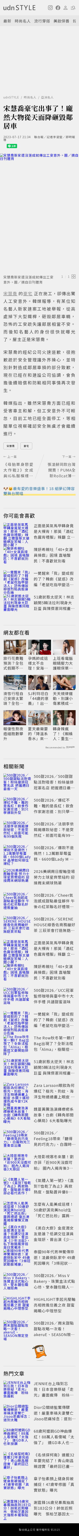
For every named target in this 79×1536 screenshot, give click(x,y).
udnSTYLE (11, 97)
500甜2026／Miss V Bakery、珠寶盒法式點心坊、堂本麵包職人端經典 (54, 1284)
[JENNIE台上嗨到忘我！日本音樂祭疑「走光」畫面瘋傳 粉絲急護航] (17, 1390)
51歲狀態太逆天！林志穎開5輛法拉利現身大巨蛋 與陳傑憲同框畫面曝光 (54, 605)
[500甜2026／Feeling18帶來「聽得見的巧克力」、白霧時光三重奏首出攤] (17, 1139)
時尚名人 (23, 21)
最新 (7, 21)
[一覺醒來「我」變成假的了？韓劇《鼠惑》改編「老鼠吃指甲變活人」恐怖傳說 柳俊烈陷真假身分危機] (17, 579)
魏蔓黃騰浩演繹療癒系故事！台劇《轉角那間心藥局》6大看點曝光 (54, 1114)
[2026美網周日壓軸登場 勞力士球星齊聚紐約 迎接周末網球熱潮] (17, 877)
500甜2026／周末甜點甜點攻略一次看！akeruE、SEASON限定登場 (54, 1331)
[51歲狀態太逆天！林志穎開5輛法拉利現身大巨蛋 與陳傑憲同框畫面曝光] (17, 603)
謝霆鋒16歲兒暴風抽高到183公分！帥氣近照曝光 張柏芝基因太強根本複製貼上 (54, 1510)
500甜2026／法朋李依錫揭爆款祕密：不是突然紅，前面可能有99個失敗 (54, 832)
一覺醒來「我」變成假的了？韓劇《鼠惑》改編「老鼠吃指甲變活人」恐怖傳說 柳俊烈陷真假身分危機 (54, 584)
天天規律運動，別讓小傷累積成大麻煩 (63, 698)
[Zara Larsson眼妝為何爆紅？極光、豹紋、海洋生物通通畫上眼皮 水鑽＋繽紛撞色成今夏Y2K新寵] (17, 1091)
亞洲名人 (47, 97)
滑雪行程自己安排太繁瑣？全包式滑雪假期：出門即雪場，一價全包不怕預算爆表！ (13, 698)
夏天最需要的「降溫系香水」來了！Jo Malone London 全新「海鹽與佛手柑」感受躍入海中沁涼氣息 (38, 733)
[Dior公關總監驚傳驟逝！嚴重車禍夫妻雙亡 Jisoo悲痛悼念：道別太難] (17, 1413)
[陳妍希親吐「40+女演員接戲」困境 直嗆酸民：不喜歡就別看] (17, 556)
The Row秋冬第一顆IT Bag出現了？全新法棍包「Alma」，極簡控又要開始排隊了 (54, 1046)
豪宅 (26, 446)
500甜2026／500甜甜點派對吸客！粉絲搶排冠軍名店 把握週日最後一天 (54, 784)
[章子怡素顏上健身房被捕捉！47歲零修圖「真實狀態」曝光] (17, 1485)
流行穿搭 (42, 21)
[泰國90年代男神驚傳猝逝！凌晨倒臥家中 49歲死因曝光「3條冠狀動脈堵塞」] (17, 1258)
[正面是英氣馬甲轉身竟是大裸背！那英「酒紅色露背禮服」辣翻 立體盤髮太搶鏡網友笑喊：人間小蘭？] (17, 532)
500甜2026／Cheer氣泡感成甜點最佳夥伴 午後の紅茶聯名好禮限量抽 (54, 903)
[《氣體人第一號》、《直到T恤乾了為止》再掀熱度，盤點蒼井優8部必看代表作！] (17, 1187)
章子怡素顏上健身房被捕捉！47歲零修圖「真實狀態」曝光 (54, 1484)
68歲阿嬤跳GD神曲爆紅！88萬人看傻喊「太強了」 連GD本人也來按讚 (54, 1439)
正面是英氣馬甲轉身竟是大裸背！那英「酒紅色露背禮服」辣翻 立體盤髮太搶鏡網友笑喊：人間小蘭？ (54, 537)
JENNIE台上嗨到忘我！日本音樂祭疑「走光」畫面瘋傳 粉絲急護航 (54, 1392)
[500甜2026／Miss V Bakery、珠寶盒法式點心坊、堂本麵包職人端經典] (17, 1282)
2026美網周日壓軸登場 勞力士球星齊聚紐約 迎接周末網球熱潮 (54, 876)
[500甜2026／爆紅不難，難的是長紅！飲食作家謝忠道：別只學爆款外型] (17, 806)
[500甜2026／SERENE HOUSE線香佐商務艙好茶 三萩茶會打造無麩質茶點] (17, 925)
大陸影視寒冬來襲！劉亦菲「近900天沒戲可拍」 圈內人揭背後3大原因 (54, 1165)
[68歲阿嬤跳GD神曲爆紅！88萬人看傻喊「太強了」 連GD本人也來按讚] (17, 1437)
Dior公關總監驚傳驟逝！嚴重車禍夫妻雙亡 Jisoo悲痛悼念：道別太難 (56, 1415)
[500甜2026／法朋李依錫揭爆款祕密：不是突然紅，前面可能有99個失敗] (17, 830)
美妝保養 (62, 21)
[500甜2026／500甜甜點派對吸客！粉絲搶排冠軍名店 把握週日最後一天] (17, 782)
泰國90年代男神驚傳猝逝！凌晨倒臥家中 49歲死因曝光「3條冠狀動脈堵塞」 (54, 1260)
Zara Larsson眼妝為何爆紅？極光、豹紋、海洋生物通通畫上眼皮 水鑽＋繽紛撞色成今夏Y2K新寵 (54, 1096)
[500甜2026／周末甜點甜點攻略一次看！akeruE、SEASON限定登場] (17, 1329)
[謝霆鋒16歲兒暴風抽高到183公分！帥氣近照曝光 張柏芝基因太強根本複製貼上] (17, 1508)
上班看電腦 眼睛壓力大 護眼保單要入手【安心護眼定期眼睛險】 (63, 663)
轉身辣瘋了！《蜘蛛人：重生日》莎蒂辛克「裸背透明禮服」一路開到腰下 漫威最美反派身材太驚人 (64, 733)
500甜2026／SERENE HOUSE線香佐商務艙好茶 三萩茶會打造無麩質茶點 (54, 927)
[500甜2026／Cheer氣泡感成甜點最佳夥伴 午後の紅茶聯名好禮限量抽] (17, 901)
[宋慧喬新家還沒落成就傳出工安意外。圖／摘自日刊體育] (39, 213)
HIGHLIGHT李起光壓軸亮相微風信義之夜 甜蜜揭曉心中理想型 (55, 1304)
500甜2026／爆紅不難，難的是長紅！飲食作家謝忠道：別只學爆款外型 (54, 808)
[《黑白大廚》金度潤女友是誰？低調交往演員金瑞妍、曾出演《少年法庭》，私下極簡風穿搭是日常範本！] (17, 1234)
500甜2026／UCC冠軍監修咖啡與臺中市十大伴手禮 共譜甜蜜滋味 (54, 995)
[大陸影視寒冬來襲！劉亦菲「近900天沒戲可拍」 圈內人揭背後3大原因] (17, 1163)
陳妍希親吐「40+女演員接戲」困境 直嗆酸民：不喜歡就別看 (53, 555)
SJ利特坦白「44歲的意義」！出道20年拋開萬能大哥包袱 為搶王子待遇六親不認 (39, 698)
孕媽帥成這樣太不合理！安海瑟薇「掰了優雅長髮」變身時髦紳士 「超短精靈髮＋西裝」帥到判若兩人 (38, 663)
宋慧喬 (11, 446)
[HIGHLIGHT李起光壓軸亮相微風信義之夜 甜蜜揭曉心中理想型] (17, 1305)
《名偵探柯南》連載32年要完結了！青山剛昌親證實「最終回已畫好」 (54, 1463)
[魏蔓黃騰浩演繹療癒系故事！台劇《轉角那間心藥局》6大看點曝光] (17, 1115)
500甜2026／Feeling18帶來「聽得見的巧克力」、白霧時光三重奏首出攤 (53, 1141)
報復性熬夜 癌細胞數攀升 (13, 733)
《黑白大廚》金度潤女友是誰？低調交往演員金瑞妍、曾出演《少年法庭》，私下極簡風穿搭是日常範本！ (54, 1239)
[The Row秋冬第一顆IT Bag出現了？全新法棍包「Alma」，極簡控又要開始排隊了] (17, 1044)
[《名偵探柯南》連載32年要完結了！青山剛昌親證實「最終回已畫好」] (17, 1461)
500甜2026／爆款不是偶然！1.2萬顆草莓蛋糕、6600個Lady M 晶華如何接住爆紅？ (54, 856)
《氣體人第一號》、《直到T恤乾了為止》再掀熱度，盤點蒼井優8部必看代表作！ (54, 1189)
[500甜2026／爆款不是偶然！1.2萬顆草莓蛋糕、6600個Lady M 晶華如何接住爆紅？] (17, 854)
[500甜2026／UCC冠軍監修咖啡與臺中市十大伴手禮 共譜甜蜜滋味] (17, 996)
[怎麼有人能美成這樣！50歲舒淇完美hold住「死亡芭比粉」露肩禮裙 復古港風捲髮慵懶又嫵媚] (17, 1210)
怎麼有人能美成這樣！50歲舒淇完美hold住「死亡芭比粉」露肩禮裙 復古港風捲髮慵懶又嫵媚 (54, 1215)
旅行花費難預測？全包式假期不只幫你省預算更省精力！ (13, 663)
